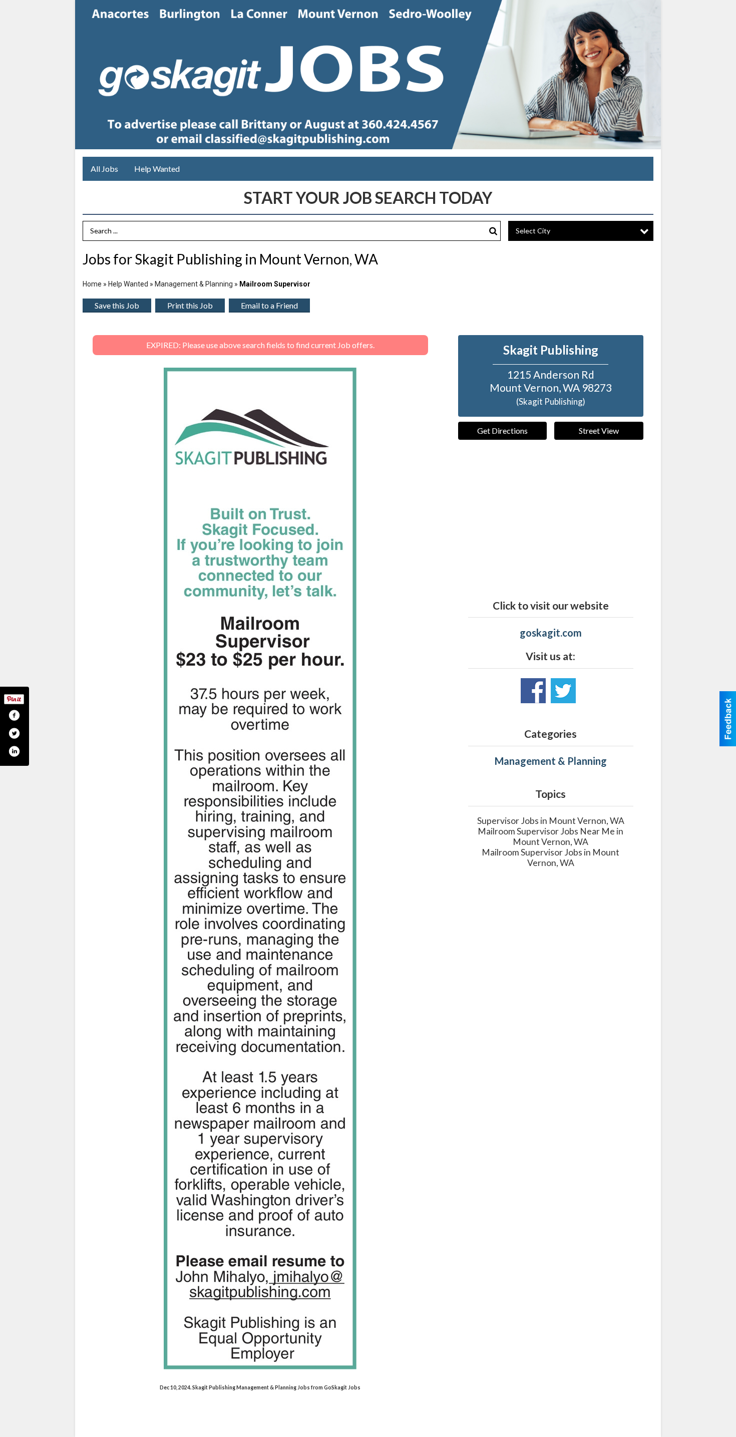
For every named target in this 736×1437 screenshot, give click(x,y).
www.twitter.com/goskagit (563, 690)
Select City (533, 230)
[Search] (493, 231)
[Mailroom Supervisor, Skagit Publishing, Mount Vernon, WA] (260, 868)
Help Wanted (157, 168)
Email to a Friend (269, 305)
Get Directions (502, 430)
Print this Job (190, 305)
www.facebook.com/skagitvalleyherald (533, 690)
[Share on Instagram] (14, 751)
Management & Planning (194, 284)
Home (92, 284)
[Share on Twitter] (14, 733)
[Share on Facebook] (14, 715)
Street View (599, 430)
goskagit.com (551, 633)
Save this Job (117, 305)
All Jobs (104, 168)
